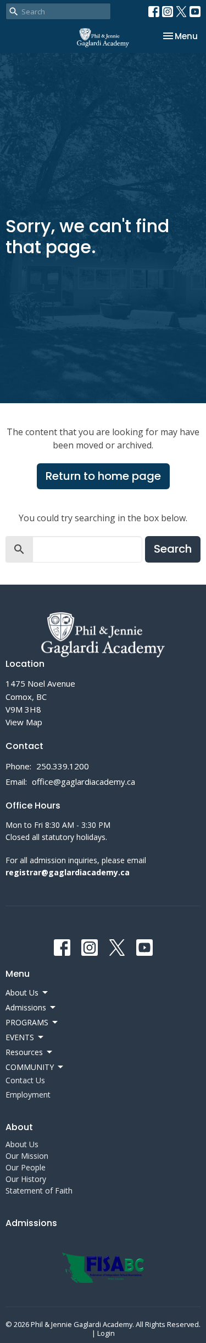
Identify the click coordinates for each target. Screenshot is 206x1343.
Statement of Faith (39, 1190)
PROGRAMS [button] (26, 1022)
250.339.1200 (62, 766)
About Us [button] (21, 992)
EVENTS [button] (19, 1037)
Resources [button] (24, 1052)
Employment (28, 1094)
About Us (21, 1144)
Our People (25, 1167)
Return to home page (103, 476)
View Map (23, 721)
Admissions (31, 1223)
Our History (25, 1179)
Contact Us (25, 1080)
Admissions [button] (25, 1007)
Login (106, 1333)
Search (173, 549)
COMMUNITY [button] (29, 1067)
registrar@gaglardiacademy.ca (67, 872)
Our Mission (26, 1156)
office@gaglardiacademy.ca (83, 781)
